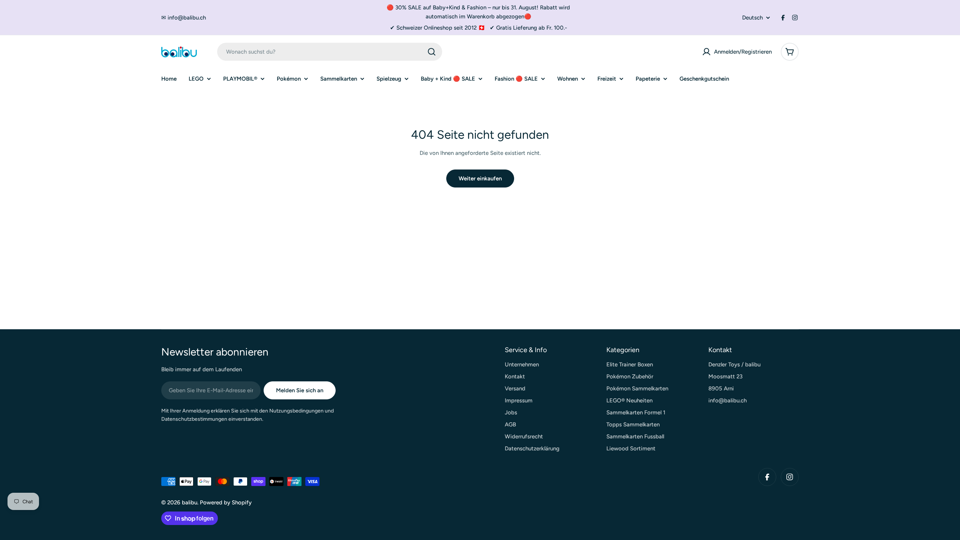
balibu (189, 502)
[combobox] (329, 52)
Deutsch (752, 18)
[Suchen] (431, 51)
